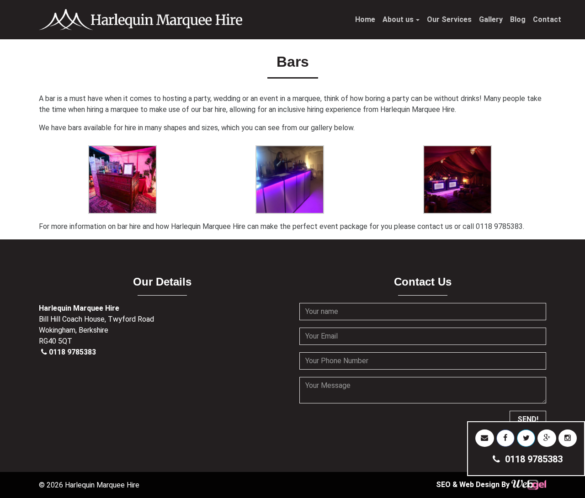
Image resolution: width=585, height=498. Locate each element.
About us (398, 19)
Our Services (449, 19)
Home (365, 19)
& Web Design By (481, 484)
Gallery (491, 19)
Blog (518, 19)
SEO (444, 484)
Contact (547, 19)
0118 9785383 (72, 352)
